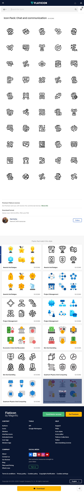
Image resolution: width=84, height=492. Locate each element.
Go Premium (74, 414)
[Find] (10, 63)
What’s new (6, 468)
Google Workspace (35, 428)
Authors (5, 426)
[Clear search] (70, 9)
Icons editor (59, 434)
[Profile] (10, 80)
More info (44, 206)
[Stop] (26, 31)
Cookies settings (62, 474)
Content (5, 421)
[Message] (58, 47)
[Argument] (42, 31)
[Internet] (74, 96)
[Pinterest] (39, 454)
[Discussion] (74, 112)
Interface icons (7, 434)
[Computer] (10, 112)
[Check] (42, 80)
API (30, 426)
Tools (31, 421)
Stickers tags (6, 443)
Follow (57, 440)
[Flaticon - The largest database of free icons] (39, 3)
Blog (3, 462)
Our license (6, 459)
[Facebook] (30, 454)
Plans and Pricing (8, 465)
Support (58, 426)
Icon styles (59, 431)
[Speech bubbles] (10, 96)
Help (57, 421)
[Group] (42, 144)
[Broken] (10, 31)
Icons (4, 428)
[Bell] (74, 31)
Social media (34, 449)
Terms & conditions (8, 474)
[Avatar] (42, 112)
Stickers (5, 431)
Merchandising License (63, 443)
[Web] (26, 47)
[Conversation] (26, 96)
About (4, 454)
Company (6, 449)
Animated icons (7, 437)
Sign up (33, 467)
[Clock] (58, 144)
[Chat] (42, 96)
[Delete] (26, 63)
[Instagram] (43, 454)
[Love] (74, 63)
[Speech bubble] (26, 80)
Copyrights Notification (47, 474)
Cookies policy (33, 474)
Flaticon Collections (62, 437)
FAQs (57, 428)
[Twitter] (35, 454)
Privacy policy (21, 474)
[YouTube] (47, 454)
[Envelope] (58, 63)
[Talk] (74, 47)
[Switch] (58, 96)
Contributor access (53, 414)
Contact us (6, 457)
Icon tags (5, 440)
